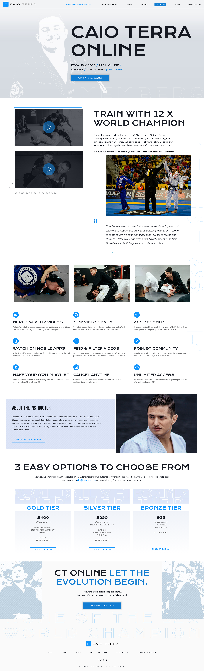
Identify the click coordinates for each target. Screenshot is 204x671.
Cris (111, 252)
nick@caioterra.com (86, 480)
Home (49, 652)
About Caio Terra (98, 652)
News (78, 652)
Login (64, 652)
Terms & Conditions (147, 652)
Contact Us (122, 652)
